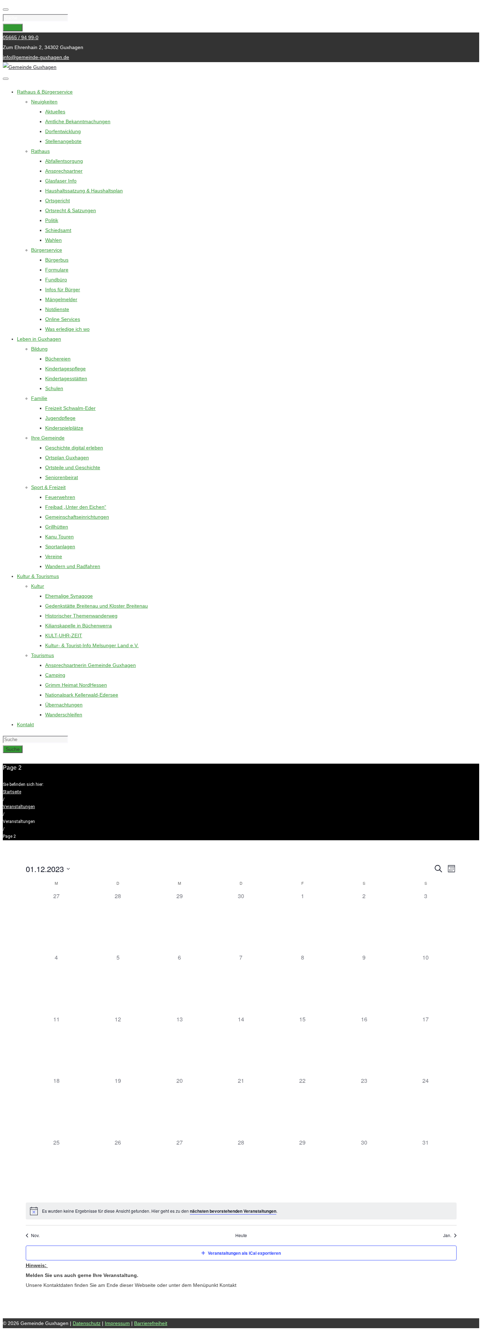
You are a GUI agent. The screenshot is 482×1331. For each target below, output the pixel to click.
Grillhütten (56, 527)
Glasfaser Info (61, 181)
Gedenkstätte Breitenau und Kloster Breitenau (96, 606)
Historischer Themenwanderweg (81, 616)
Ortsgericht (57, 200)
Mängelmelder (61, 299)
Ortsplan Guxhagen (67, 457)
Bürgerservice (46, 250)
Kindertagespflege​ (65, 368)
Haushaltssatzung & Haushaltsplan (84, 190)
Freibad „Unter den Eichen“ (75, 507)
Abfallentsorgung (64, 161)
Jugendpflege (60, 418)
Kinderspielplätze (64, 428)
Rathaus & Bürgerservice (45, 92)
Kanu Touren (59, 536)
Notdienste (57, 309)
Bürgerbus (56, 260)
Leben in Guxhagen (39, 339)
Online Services (62, 319)
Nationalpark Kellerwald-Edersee (81, 695)
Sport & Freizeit (48, 487)
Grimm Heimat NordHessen (76, 685)
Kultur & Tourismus (38, 576)
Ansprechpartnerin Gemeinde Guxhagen (90, 665)
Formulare (56, 270)
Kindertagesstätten (66, 378)
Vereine (53, 556)
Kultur (37, 586)
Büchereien (58, 359)
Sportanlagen (60, 546)
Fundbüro (56, 279)
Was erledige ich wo (67, 329)
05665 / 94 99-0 (20, 37)
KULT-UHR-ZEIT (63, 635)
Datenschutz (87, 1323)
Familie (39, 398)
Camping (55, 675)
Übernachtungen (64, 705)
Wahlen (53, 240)
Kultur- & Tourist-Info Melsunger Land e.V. (92, 645)
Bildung (39, 349)
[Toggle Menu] (5, 79)
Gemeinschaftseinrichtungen (77, 517)
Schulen (54, 388)
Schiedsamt (58, 230)
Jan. (447, 1235)
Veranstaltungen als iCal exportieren (244, 1253)
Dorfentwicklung (63, 131)
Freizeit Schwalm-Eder (70, 408)
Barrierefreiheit (150, 1323)
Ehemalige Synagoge (69, 596)
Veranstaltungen (19, 806)
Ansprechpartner (64, 171)
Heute (241, 1235)
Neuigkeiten (44, 102)
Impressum (117, 1323)
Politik (51, 220)
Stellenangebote (63, 141)
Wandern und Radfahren (72, 566)
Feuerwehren (60, 497)
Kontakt (25, 724)
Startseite (12, 791)
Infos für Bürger (62, 289)
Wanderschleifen (63, 714)
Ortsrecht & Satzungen (70, 210)
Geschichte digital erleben (74, 447)
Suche (13, 27)
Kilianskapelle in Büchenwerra (78, 625)
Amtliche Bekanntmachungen (77, 121)
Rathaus (40, 151)
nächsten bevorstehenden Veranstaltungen (233, 1211)
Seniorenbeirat (61, 477)
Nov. (35, 1235)
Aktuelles (55, 111)
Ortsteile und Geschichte (72, 467)
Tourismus (42, 655)
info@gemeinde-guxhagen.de (36, 57)
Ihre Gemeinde (48, 438)
